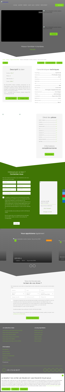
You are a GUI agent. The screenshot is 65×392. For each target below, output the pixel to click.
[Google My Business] (60, 370)
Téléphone (20, 186)
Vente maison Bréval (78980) (9, 334)
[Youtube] (53, 370)
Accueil (15, 5)
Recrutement (5, 349)
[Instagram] (49, 370)
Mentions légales (6, 353)
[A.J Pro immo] (5, 5)
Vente (4, 59)
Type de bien (28, 293)
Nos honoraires (6, 351)
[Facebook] (45, 370)
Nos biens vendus (38, 334)
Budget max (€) (15, 297)
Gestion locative (38, 338)
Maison (7, 59)
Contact (37, 5)
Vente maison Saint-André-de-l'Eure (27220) (12, 330)
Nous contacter (37, 341)
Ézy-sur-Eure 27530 (14, 59)
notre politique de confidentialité (53, 385)
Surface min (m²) (30, 297)
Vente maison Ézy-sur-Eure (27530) (10, 332)
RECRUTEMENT (44, 5)
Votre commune (7, 189)
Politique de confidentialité (8, 355)
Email (5, 186)
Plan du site (5, 358)
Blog (33, 5)
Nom (19, 182)
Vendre (25, 5)
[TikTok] (56, 370)
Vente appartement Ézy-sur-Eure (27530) (12, 341)
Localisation (43, 293)
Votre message (7, 193)
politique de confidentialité (19, 313)
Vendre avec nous (38, 332)
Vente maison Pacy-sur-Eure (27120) (11, 336)
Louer (29, 5)
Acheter (20, 5)
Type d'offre (14, 293)
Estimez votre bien (38, 330)
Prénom (5, 182)
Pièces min (43, 297)
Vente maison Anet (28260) (9, 338)
